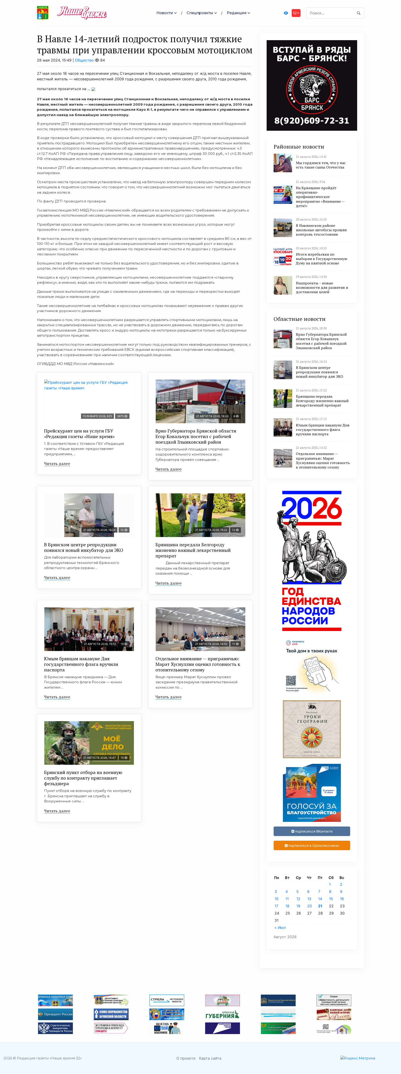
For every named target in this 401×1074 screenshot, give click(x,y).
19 (298, 906)
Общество (84, 60)
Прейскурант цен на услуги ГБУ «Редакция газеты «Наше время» (79, 433)
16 (342, 898)
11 (287, 898)
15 (331, 898)
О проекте (185, 1058)
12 (298, 898)
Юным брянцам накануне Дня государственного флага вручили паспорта (81, 664)
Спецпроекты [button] (200, 13)
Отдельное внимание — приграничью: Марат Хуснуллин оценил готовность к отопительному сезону (197, 664)
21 (320, 906)
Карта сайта (210, 1058)
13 (309, 898)
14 (320, 898)
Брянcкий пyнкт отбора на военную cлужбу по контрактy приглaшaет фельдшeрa (83, 778)
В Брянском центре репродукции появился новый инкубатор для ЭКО (83, 547)
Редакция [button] (236, 13)
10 (276, 898)
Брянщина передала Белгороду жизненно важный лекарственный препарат (193, 550)
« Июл (280, 927)
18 (287, 906)
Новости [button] (164, 13)
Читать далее (57, 463)
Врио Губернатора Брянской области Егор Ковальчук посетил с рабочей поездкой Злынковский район (195, 436)
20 (309, 906)
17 (276, 906)
